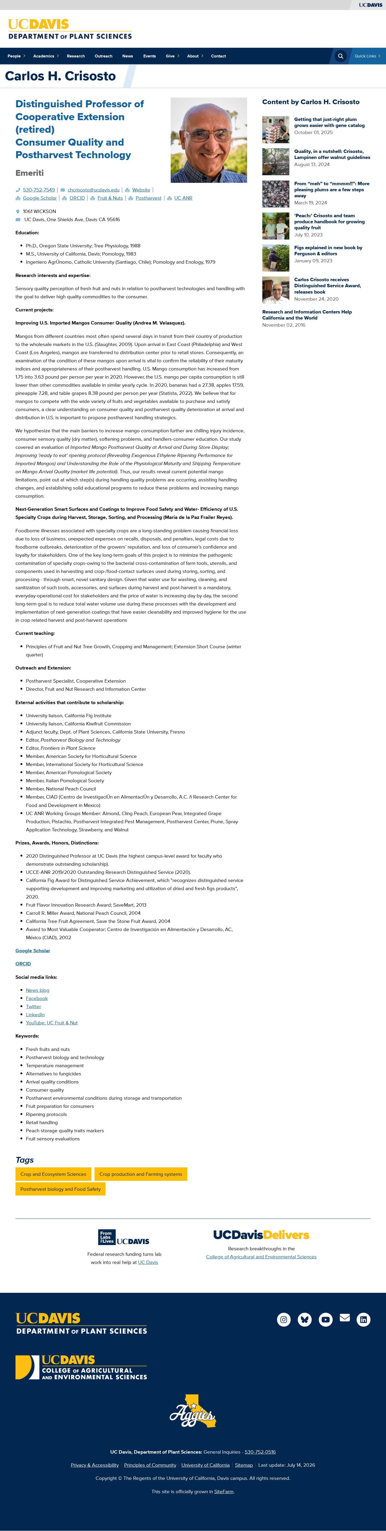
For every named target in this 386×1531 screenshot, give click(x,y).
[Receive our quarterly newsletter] (345, 1319)
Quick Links (365, 56)
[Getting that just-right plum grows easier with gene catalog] (275, 129)
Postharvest (148, 197)
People (14, 56)
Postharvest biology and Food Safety (60, 1189)
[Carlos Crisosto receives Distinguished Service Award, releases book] (275, 289)
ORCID (77, 197)
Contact (218, 56)
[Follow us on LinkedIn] (364, 1320)
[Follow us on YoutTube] (326, 1320)
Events (149, 56)
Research (76, 56)
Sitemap (244, 1465)
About (193, 56)
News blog (37, 990)
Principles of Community (150, 1465)
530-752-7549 (39, 189)
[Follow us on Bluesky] (305, 1320)
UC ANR (183, 197)
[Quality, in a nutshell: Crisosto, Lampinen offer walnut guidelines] (275, 161)
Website (141, 189)
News (127, 56)
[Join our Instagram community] (284, 1320)
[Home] (70, 28)
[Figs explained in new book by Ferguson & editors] (275, 257)
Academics (43, 56)
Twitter (33, 1006)
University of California (205, 1465)
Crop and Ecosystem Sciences (53, 1174)
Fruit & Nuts (110, 197)
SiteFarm (223, 1491)
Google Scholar (40, 197)
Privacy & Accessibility (95, 1465)
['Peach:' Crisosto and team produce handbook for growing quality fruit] (275, 225)
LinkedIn (35, 1014)
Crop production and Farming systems (141, 1174)
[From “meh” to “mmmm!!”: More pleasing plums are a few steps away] (275, 193)
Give (170, 56)
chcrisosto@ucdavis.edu (93, 189)
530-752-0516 (260, 1451)
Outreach (103, 56)
